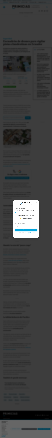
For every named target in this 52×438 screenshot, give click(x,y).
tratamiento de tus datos (26, 233)
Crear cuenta (26, 229)
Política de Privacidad (30, 232)
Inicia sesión (29, 235)
